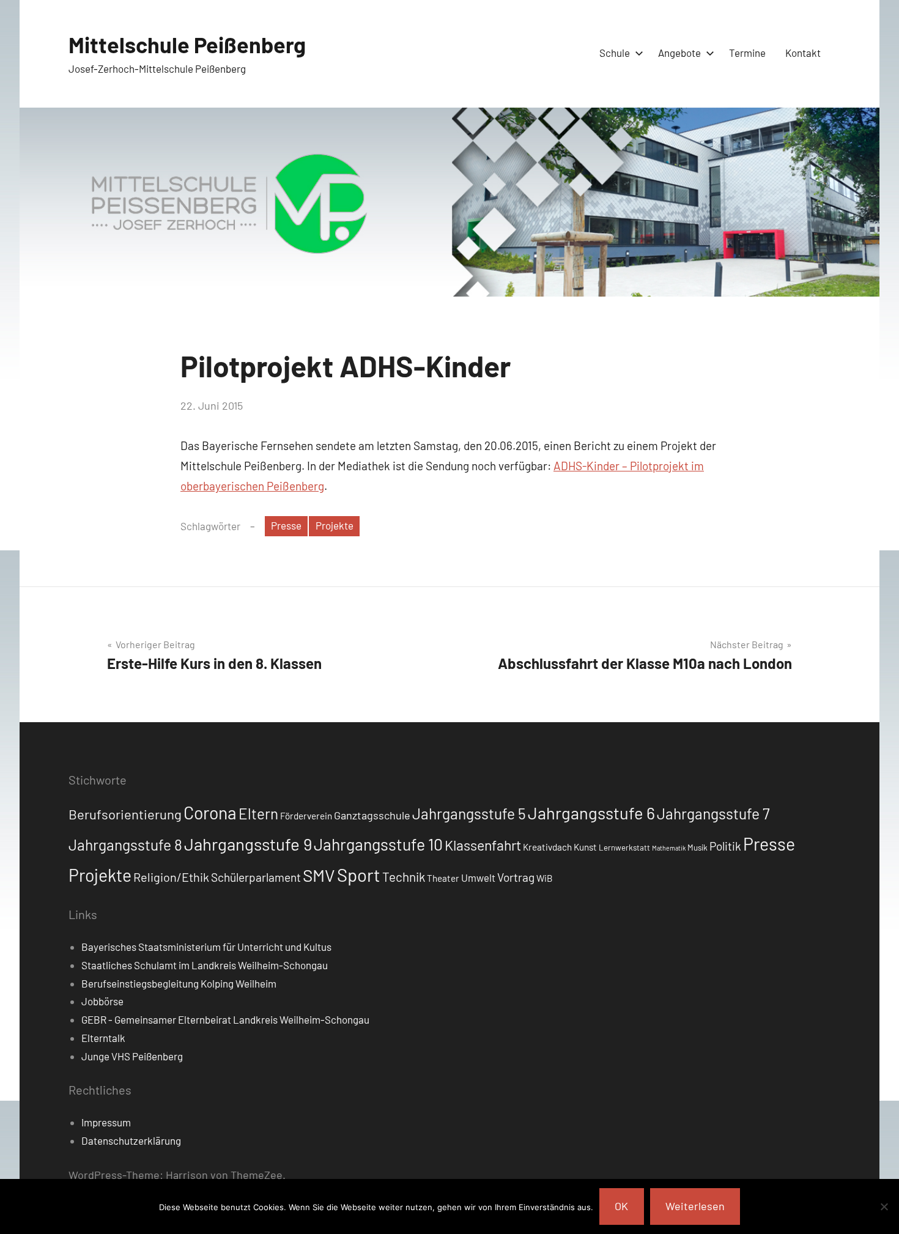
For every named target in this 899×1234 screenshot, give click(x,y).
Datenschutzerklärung (131, 1140)
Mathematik (669, 848)
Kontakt (803, 52)
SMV (319, 875)
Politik (725, 846)
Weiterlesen (695, 1206)
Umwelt (478, 877)
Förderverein (306, 815)
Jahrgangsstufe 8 (125, 844)
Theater (443, 878)
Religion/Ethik (171, 877)
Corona (210, 812)
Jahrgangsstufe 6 (591, 812)
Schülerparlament (256, 877)
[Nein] (884, 1206)
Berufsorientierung (125, 814)
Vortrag (516, 877)
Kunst (585, 846)
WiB (544, 878)
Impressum (106, 1122)
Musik (697, 847)
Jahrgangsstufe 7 (713, 813)
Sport (358, 874)
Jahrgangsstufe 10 (378, 844)
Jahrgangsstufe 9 (248, 843)
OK (621, 1206)
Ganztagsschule (372, 815)
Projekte (334, 525)
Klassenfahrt (483, 845)
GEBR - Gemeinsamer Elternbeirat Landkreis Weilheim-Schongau (225, 1019)
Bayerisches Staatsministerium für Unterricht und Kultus (206, 946)
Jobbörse (102, 1001)
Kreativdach (547, 846)
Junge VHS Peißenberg (132, 1056)
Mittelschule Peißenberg (187, 44)
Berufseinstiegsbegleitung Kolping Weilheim (178, 983)
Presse (286, 525)
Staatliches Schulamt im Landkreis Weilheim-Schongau (204, 965)
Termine (747, 52)
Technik (403, 876)
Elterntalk (103, 1038)
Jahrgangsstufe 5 (469, 813)
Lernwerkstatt (624, 847)
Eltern (258, 813)
